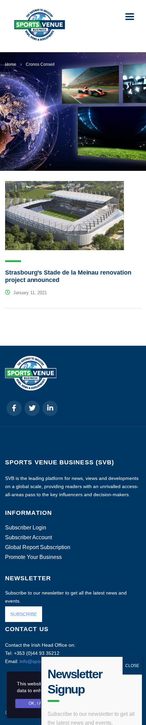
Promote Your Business (33, 557)
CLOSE (132, 626)
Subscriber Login (25, 527)
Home (10, 64)
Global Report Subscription (37, 547)
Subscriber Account (28, 537)
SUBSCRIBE (23, 614)
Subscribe (67, 707)
